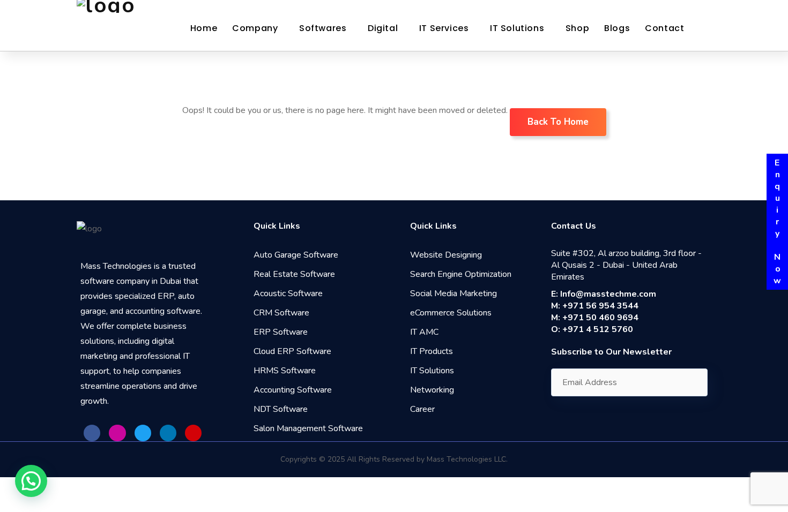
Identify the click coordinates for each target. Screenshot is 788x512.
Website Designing (446, 255)
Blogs (617, 28)
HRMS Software (285, 371)
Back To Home (558, 122)
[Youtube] (193, 433)
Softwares (322, 28)
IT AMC (424, 332)
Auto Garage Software (296, 255)
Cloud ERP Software (292, 351)
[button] (31, 481)
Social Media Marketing (453, 293)
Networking (432, 390)
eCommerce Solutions (451, 313)
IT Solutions (517, 28)
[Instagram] (117, 433)
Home (203, 28)
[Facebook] (92, 433)
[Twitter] (143, 433)
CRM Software (281, 313)
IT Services (444, 28)
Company (255, 28)
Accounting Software (293, 390)
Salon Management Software (308, 428)
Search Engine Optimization (460, 274)
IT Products (431, 351)
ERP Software (281, 332)
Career (422, 409)
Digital (383, 28)
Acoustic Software (288, 293)
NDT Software (281, 409)
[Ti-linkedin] (168, 433)
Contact (664, 28)
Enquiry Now (777, 222)
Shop (577, 28)
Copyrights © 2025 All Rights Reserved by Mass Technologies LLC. (394, 459)
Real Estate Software (294, 274)
